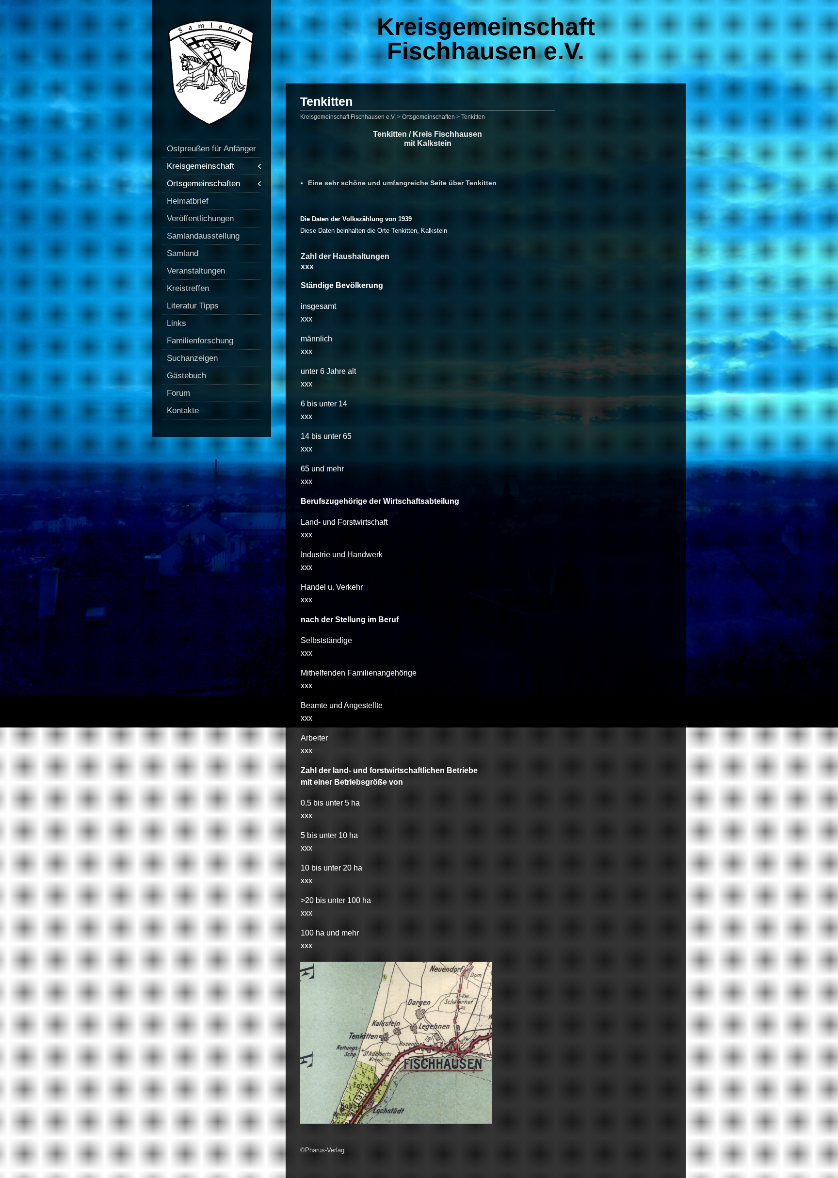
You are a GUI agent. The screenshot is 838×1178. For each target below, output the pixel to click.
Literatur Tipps (193, 305)
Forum (178, 393)
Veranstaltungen (196, 270)
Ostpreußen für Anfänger (211, 148)
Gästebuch (186, 375)
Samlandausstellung (203, 236)
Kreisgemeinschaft (200, 166)
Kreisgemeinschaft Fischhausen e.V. (486, 39)
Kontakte (183, 410)
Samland (182, 253)
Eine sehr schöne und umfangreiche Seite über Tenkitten (402, 183)
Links (176, 323)
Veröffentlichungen (200, 218)
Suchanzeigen (192, 358)
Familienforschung (200, 340)
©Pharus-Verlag (322, 1150)
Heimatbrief (188, 201)
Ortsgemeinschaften (203, 183)
